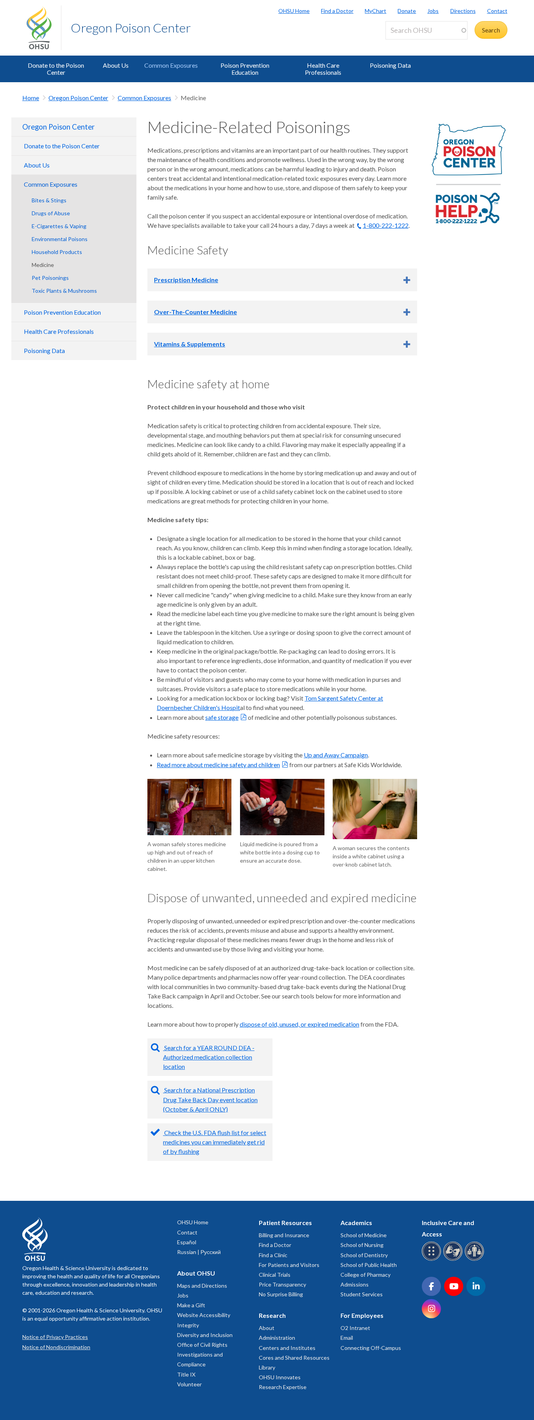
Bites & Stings (49, 200)
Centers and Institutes (287, 1347)
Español (186, 1242)
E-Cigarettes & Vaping (59, 226)
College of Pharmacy (365, 1274)
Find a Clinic (273, 1255)
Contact (497, 10)
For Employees (361, 1315)
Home (30, 97)
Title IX (186, 1374)
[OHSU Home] (44, 27)
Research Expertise (282, 1387)
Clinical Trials (274, 1274)
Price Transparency (282, 1284)
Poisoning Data (390, 65)
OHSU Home (294, 10)
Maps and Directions (202, 1285)
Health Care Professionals (323, 68)
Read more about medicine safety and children (218, 764)
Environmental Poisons (60, 239)
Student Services (361, 1294)
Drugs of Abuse (51, 213)
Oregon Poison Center (131, 27)
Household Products (57, 252)
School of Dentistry (364, 1255)
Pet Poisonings (50, 277)
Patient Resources (285, 1222)
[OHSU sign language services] (454, 1259)
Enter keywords (410, 44)
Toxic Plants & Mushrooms (64, 290)
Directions (462, 10)
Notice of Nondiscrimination (56, 1347)
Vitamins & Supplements (189, 344)
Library (267, 1367)
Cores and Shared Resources (294, 1357)
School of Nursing (361, 1245)
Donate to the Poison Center (56, 68)
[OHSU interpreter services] (475, 1259)
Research (272, 1315)
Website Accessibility (203, 1315)
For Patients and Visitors (289, 1264)
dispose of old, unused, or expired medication (299, 1024)
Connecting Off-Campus (370, 1347)
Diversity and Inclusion (205, 1335)
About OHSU (196, 1273)
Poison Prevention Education (244, 68)
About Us (116, 65)
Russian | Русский (199, 1252)
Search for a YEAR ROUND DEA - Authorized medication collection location (208, 1057)
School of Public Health (368, 1264)
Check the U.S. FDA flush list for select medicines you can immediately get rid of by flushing (214, 1142)
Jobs (433, 10)
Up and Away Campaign (336, 755)
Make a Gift (191, 1305)
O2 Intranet (355, 1327)
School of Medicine (363, 1235)
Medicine (43, 264)
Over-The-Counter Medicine (195, 311)
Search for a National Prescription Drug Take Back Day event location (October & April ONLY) (210, 1099)
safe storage (221, 717)
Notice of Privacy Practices (55, 1337)
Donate (407, 10)
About (266, 1327)
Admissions (354, 1284)
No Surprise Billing (281, 1294)
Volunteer (189, 1384)
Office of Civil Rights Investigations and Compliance (202, 1354)
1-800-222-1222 (386, 225)
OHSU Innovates (280, 1377)
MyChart (375, 10)
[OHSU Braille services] (432, 1259)
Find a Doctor (337, 10)
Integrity (188, 1325)
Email (346, 1337)
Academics (356, 1222)
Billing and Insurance (284, 1235)
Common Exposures (171, 65)
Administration (277, 1337)
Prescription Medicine (186, 279)
